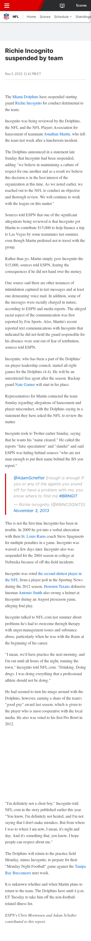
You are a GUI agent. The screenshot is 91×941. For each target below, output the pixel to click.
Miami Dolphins (25, 96)
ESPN (27, 5)
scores (81, 5)
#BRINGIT (68, 495)
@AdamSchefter (29, 477)
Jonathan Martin (57, 133)
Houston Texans (57, 586)
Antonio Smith (30, 592)
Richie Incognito (28, 102)
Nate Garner (25, 384)
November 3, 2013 (31, 510)
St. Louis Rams (33, 536)
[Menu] (7, 5)
